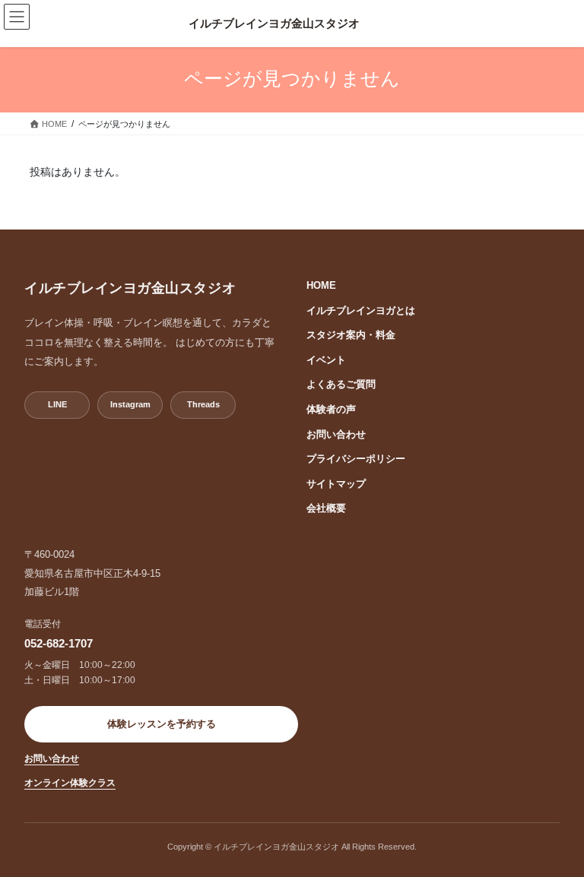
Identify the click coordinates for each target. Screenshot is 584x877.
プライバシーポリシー (355, 458)
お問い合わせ (336, 434)
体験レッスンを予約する (161, 724)
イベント (326, 360)
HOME (321, 285)
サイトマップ (336, 483)
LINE (57, 404)
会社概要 (326, 508)
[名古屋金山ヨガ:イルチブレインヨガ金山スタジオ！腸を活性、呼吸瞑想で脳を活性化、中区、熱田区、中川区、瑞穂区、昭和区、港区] (274, 23)
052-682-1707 (58, 643)
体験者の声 (331, 409)
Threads (203, 404)
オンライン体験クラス (70, 782)
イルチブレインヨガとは (360, 310)
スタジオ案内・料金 (350, 334)
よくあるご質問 (341, 384)
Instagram (130, 404)
